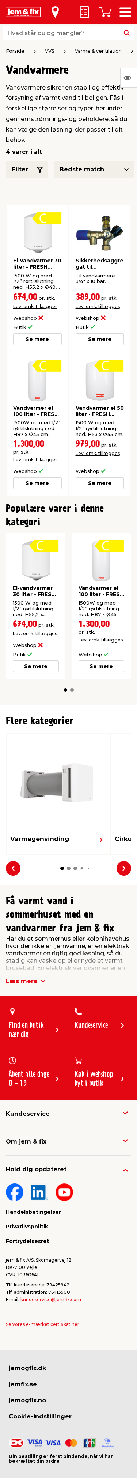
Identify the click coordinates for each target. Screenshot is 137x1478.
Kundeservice (28, 1113)
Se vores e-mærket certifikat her (42, 1324)
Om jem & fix (26, 1141)
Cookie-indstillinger (40, 1416)
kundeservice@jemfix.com (50, 1299)
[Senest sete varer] (128, 78)
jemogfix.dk (27, 1368)
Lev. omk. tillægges (35, 306)
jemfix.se (23, 1384)
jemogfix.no (27, 1400)
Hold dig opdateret (36, 1169)
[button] (65, 690)
